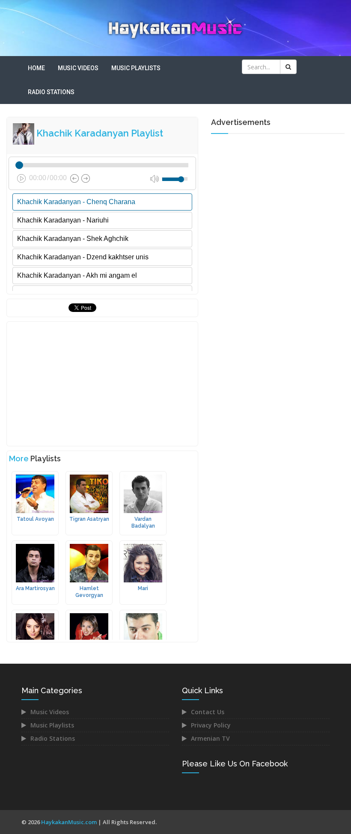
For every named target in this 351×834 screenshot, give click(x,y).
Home (36, 68)
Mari (143, 588)
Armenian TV (210, 738)
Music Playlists (136, 68)
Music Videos (78, 68)
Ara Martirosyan (35, 588)
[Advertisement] (102, 384)
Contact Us (207, 712)
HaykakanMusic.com (69, 822)
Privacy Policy (211, 725)
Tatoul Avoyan (35, 519)
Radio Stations (51, 92)
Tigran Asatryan (89, 519)
